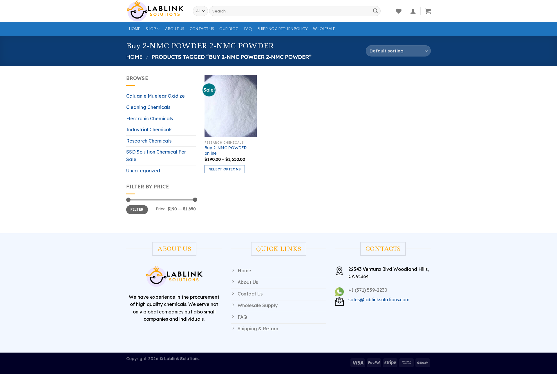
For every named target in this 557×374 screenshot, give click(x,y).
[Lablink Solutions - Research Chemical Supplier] (155, 11)
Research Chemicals (148, 141)
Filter (137, 209)
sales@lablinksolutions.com (378, 299)
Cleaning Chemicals (148, 107)
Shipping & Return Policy (283, 28)
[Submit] (375, 11)
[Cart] (428, 11)
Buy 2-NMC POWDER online (226, 150)
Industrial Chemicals (149, 129)
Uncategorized (143, 171)
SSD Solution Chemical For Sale (156, 155)
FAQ (248, 28)
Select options (225, 169)
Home (134, 28)
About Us (174, 28)
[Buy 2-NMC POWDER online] (231, 106)
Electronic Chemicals (149, 118)
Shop (151, 28)
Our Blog (228, 28)
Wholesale (324, 28)
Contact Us (202, 28)
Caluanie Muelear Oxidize (155, 96)
